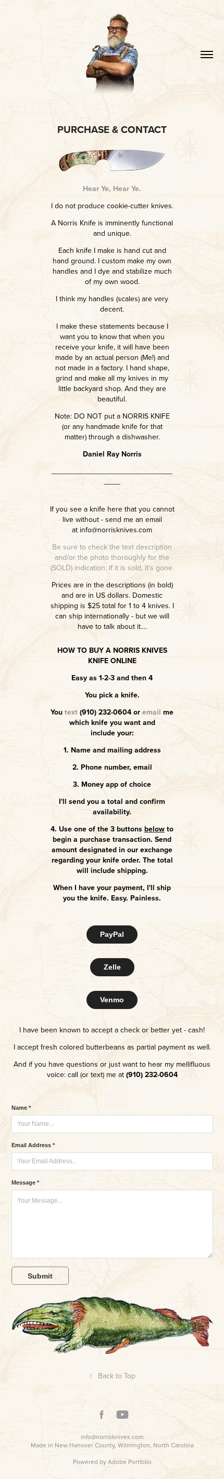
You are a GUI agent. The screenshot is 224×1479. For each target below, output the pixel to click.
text (71, 712)
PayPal (112, 934)
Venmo (112, 1000)
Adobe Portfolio (130, 1461)
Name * (21, 1108)
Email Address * (33, 1145)
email (151, 712)
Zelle (112, 967)
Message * (25, 1182)
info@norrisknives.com (112, 1436)
